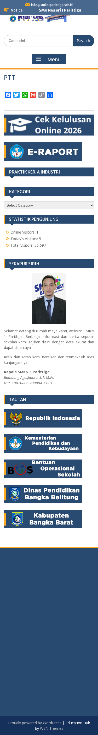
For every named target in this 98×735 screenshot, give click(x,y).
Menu (54, 59)
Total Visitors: (22, 245)
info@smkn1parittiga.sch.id (52, 5)
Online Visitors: (23, 232)
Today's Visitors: (24, 238)
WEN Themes (51, 728)
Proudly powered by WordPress (34, 722)
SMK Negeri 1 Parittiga (60, 10)
